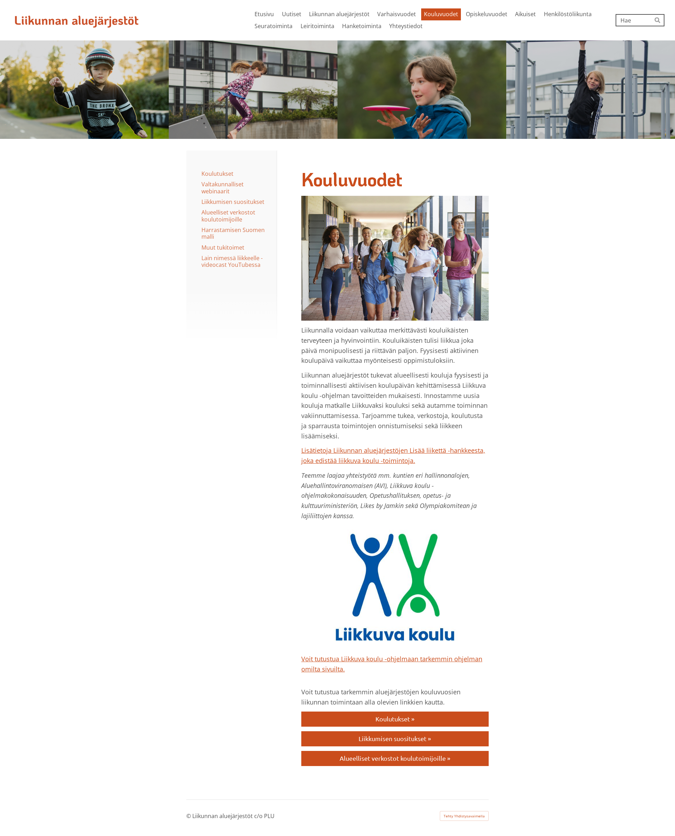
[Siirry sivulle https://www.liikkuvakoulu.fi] (395, 587)
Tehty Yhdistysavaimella (464, 816)
